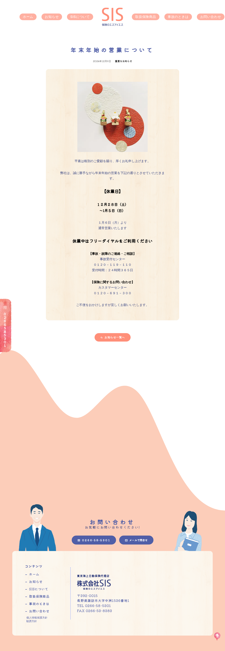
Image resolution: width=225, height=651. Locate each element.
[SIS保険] (112, 16)
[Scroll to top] (217, 636)
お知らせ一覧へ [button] (115, 337)
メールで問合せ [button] (138, 540)
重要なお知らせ (123, 61)
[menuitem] (28, 17)
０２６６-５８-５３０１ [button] (96, 540)
